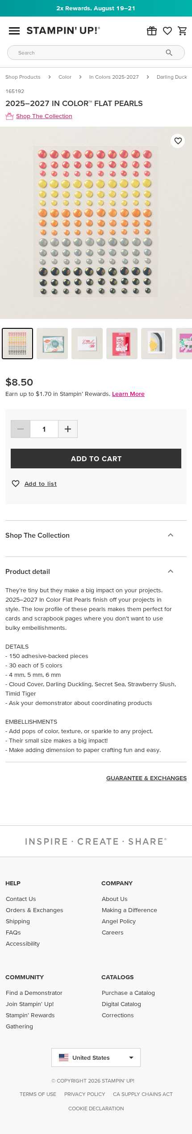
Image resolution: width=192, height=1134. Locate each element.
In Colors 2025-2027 (114, 77)
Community (24, 977)
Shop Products (23, 77)
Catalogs (117, 977)
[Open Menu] (14, 31)
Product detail (27, 571)
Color (64, 77)
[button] (151, 30)
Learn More (128, 393)
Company (117, 883)
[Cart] (182, 30)
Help (13, 883)
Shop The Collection (37, 535)
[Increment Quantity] (68, 429)
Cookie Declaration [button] (96, 1108)
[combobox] (96, 52)
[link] (167, 30)
